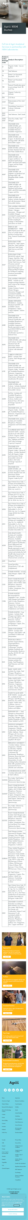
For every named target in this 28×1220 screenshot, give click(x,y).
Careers (3, 1123)
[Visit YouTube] (17, 1090)
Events (3, 1117)
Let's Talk (7, 957)
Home (3, 1098)
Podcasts (4, 1129)
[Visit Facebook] (21, 1090)
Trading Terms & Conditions (18, 1151)
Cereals (3, 1140)
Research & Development (7, 1107)
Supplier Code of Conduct (18, 1155)
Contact (3, 1114)
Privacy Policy (18, 1140)
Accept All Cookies (13, 1209)
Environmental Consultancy (18, 1128)
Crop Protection (18, 1104)
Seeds (16, 1110)
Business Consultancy (19, 1101)
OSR (3, 1143)
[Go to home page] (6, 3)
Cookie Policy (16, 1205)
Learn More (7, 986)
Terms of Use (18, 1143)
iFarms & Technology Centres (6, 1110)
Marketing (17, 1116)
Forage (3, 1149)
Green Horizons (18, 1125)
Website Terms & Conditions (18, 1146)
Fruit (3, 1165)
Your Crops (7, 1040)
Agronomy (17, 1098)
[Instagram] (9, 1090)
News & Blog (4, 1120)
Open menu (24, 3)
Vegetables (4, 1162)
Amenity (4, 1156)
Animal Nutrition (18, 1113)
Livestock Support (5, 1168)
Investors (4, 1126)
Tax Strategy (18, 1172)
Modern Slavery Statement (18, 1159)
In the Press (4, 1132)
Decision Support (18, 1132)
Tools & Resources (19, 1122)
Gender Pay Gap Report (20, 1163)
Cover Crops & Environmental (5, 1152)
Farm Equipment (18, 1119)
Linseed (3, 1146)
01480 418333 (14, 1193)
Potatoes (4, 1159)
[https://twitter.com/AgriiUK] (5, 1090)
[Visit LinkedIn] (13, 1090)
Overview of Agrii (6, 1101)
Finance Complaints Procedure (19, 1176)
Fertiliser (17, 1107)
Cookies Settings (13, 1213)
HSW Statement (18, 1169)
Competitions (18, 1180)
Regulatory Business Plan (20, 1166)
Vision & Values (5, 1104)
